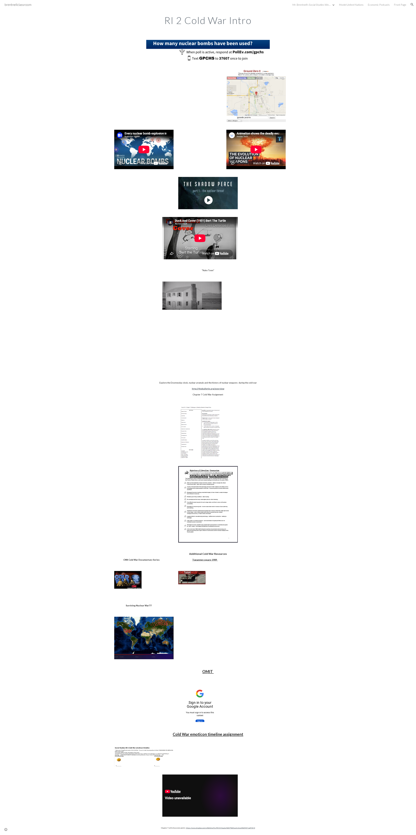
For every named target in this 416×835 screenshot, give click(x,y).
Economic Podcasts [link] (379, 4)
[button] (412, 4)
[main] (208, 20)
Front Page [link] (400, 4)
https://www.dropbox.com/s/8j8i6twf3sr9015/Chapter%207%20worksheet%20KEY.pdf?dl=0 (220, 828)
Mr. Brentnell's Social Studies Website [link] (311, 4)
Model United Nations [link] (351, 4)
